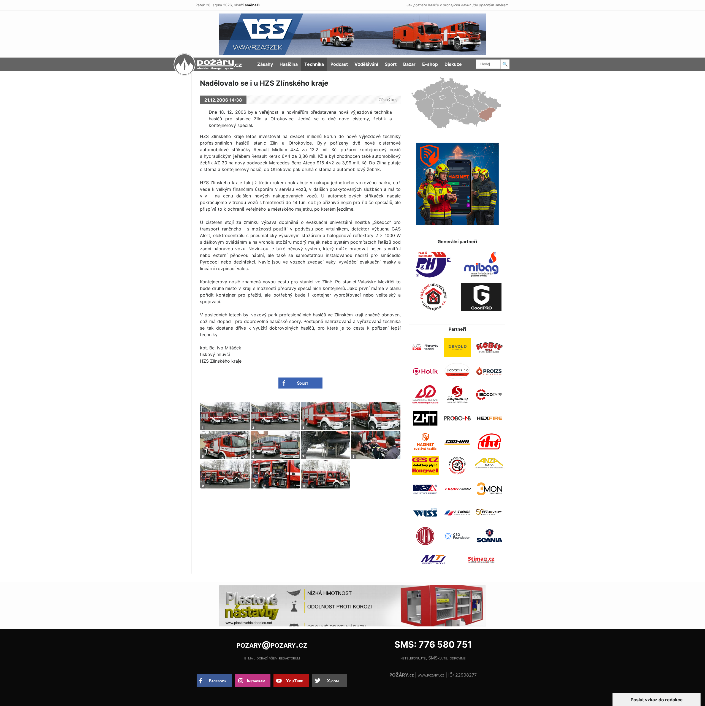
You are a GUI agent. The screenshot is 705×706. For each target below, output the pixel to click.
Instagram (256, 680)
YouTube (294, 680)
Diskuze (453, 64)
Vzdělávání (366, 64)
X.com (333, 680)
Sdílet (302, 383)
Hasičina (289, 64)
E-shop (430, 64)
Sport (391, 64)
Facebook (218, 680)
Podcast (339, 64)
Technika (314, 64)
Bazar (409, 64)
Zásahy (265, 64)
